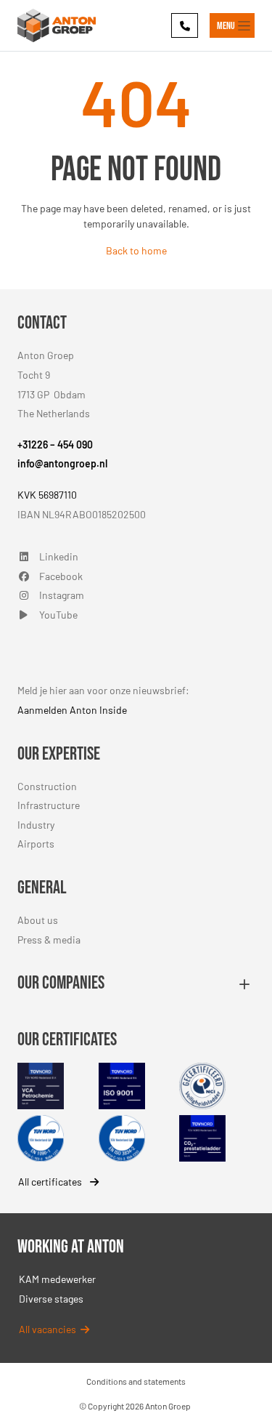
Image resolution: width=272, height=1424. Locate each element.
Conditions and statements (136, 1381)
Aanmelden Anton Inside (72, 710)
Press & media (49, 939)
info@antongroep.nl (62, 463)
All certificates (51, 1181)
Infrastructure (48, 805)
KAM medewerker (57, 1279)
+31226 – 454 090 (55, 444)
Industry (35, 824)
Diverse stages (51, 1298)
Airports (35, 843)
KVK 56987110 (47, 494)
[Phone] (184, 25)
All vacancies (50, 1329)
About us (37, 920)
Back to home (136, 250)
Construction (47, 786)
